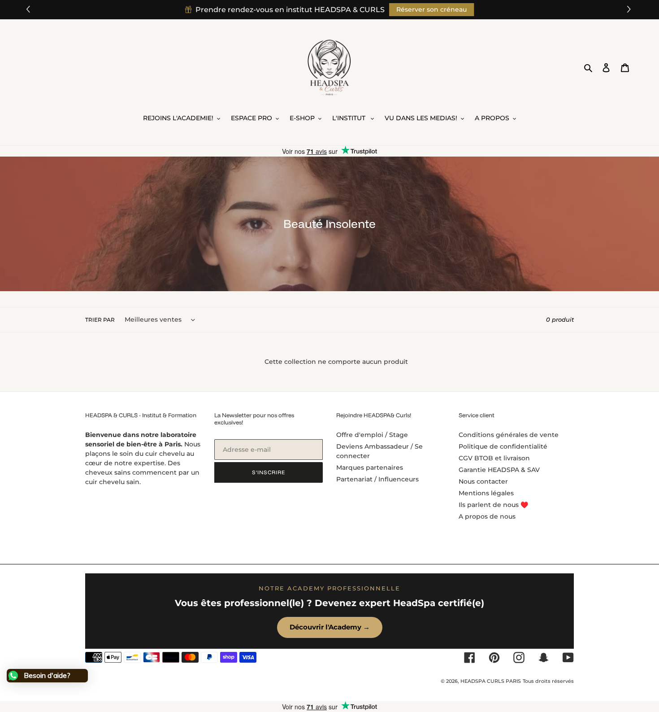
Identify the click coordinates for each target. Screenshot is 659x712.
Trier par (100, 319)
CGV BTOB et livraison (494, 458)
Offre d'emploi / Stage (372, 435)
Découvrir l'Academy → (330, 627)
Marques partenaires (369, 467)
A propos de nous (487, 516)
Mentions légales (486, 493)
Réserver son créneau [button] (431, 9)
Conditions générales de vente (509, 435)
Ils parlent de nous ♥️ (493, 505)
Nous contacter (483, 481)
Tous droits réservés (548, 681)
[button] (630, 9)
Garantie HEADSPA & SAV (499, 470)
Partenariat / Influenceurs (377, 479)
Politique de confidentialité (503, 446)
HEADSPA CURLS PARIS (490, 681)
